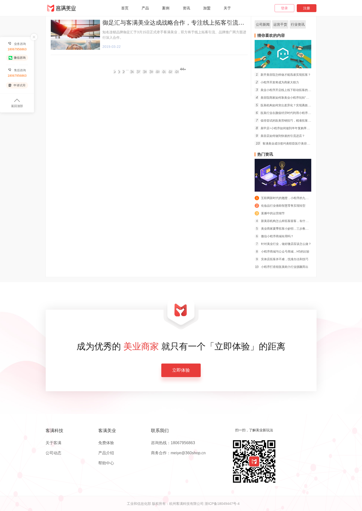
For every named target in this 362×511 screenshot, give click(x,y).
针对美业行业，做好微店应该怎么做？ (283, 244)
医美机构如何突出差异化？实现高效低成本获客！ (291, 105)
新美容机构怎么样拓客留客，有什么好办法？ (288, 221)
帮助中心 (106, 463)
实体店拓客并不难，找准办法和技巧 (282, 259)
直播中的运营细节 (270, 213)
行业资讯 (298, 24)
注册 (306, 8)
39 (151, 72)
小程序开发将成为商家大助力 (277, 82)
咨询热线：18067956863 (173, 443)
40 (158, 72)
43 (177, 72)
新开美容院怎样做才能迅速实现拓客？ (283, 74)
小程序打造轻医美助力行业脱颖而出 (281, 267)
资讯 (186, 8)
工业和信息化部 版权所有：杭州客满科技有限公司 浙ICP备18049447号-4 (183, 504)
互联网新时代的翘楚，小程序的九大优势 (285, 198)
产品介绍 (106, 453)
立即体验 (181, 370)
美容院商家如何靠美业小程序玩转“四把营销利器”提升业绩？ (297, 97)
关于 (227, 8)
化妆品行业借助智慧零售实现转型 (280, 205)
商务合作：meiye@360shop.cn (178, 453)
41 (164, 72)
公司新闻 (263, 24)
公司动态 (53, 453)
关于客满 (53, 443)
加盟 (207, 8)
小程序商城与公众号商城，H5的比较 (282, 251)
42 (170, 72)
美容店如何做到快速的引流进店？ (280, 136)
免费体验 (106, 443)
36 (132, 72)
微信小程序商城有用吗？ (275, 236)
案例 (165, 8)
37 (138, 72)
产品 (145, 8)
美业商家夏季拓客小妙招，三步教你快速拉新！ (289, 228)
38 (145, 72)
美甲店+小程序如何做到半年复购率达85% (286, 128)
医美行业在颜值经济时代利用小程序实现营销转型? (291, 113)
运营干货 (280, 24)
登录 (284, 8)
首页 (125, 8)
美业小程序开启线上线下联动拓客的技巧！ (286, 90)
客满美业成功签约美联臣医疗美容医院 (284, 143)
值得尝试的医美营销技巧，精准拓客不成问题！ (289, 120)
